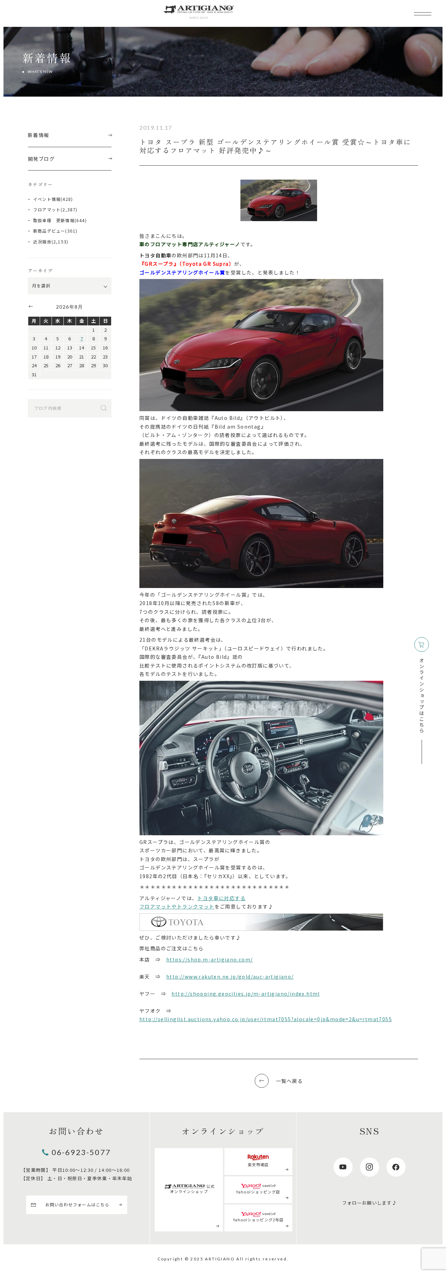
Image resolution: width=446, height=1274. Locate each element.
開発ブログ (41, 158)
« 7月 (30, 306)
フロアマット (47, 209)
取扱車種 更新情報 (54, 220)
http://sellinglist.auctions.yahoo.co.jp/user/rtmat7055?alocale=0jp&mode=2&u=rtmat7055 (265, 1019)
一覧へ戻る (289, 1080)
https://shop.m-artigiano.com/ (209, 959)
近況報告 (42, 241)
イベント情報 (47, 199)
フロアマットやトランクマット (177, 906)
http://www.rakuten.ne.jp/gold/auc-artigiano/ (230, 976)
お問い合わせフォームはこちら (77, 1204)
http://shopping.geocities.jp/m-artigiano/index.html (245, 993)
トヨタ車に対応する (221, 898)
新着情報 (38, 134)
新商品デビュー (49, 231)
